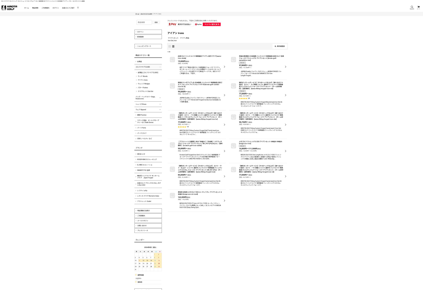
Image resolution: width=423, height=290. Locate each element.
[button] (412, 7)
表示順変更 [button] (281, 46)
